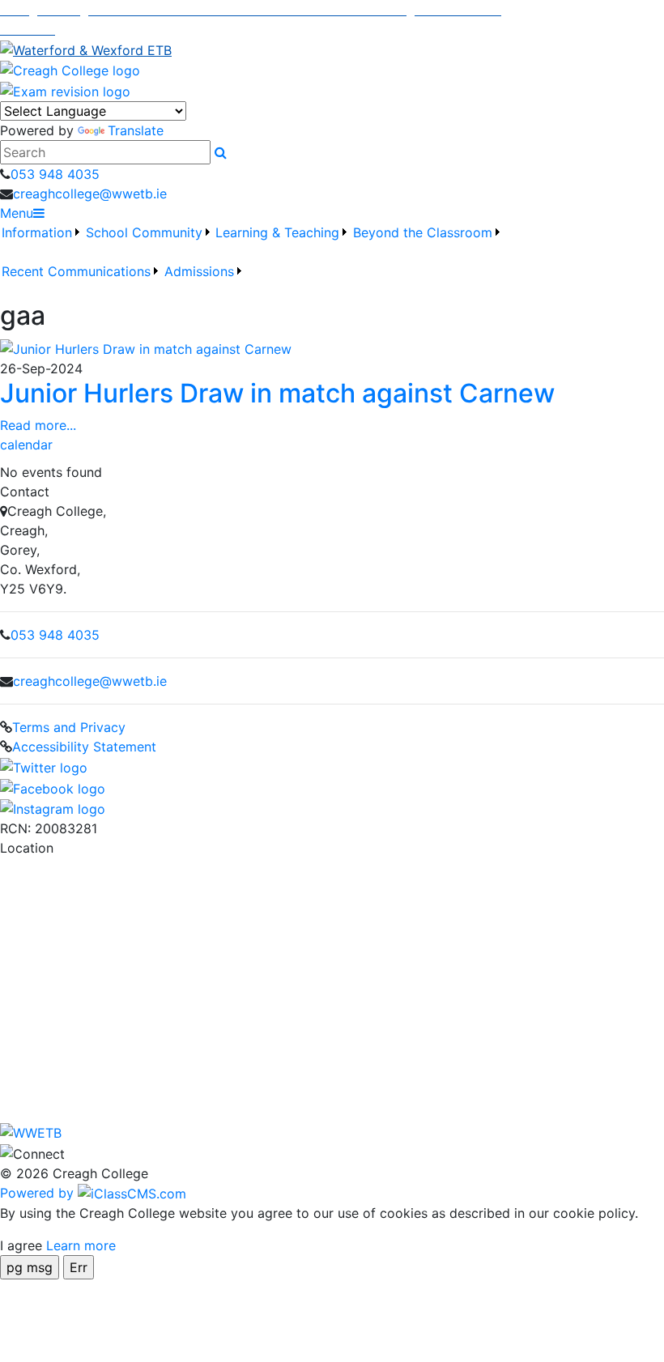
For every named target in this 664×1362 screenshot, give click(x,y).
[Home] (332, 70)
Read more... (38, 425)
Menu (16, 213)
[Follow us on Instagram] (52, 808)
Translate (136, 130)
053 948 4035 (55, 174)
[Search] (221, 152)
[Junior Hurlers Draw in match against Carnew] (146, 347)
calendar (26, 444)
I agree (21, 1245)
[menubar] (332, 261)
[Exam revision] (65, 90)
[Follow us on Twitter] (43, 766)
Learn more (81, 1245)
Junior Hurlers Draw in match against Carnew (277, 393)
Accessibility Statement (84, 746)
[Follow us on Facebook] (52, 787)
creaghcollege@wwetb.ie (90, 193)
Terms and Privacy (69, 727)
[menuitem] (41, 242)
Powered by (39, 1193)
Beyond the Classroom (422, 232)
